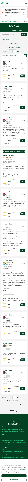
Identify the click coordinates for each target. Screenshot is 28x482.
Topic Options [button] (5, 39)
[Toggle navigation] (7, 3)
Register (14, 30)
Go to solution (13, 55)
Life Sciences (11, 433)
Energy (16, 431)
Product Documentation (13, 457)
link (4, 170)
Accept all (14, 475)
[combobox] (10, 34)
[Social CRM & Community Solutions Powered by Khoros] (13, 410)
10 (7, 391)
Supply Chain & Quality (14, 451)
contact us (13, 14)
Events (21, 451)
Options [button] (22, 63)
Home (2, 20)
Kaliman (23, 151)
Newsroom (5, 451)
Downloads (4, 457)
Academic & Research (7, 429)
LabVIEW (20, 21)
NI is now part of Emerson (7, 449)
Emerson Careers (22, 449)
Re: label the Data (7, 86)
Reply (22, 76)
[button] (4, 76)
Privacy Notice (12, 469)
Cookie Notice (22, 469)
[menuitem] (21, 3)
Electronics (11, 431)
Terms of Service (15, 442)
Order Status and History (19, 440)
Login (20, 30)
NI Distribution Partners (7, 440)
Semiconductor (18, 433)
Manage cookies (14, 479)
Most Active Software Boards (9, 21)
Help (25, 30)
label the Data (6, 61)
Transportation (6, 434)
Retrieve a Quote (6, 442)
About (15, 449)
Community (8, 20)
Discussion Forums (17, 20)
